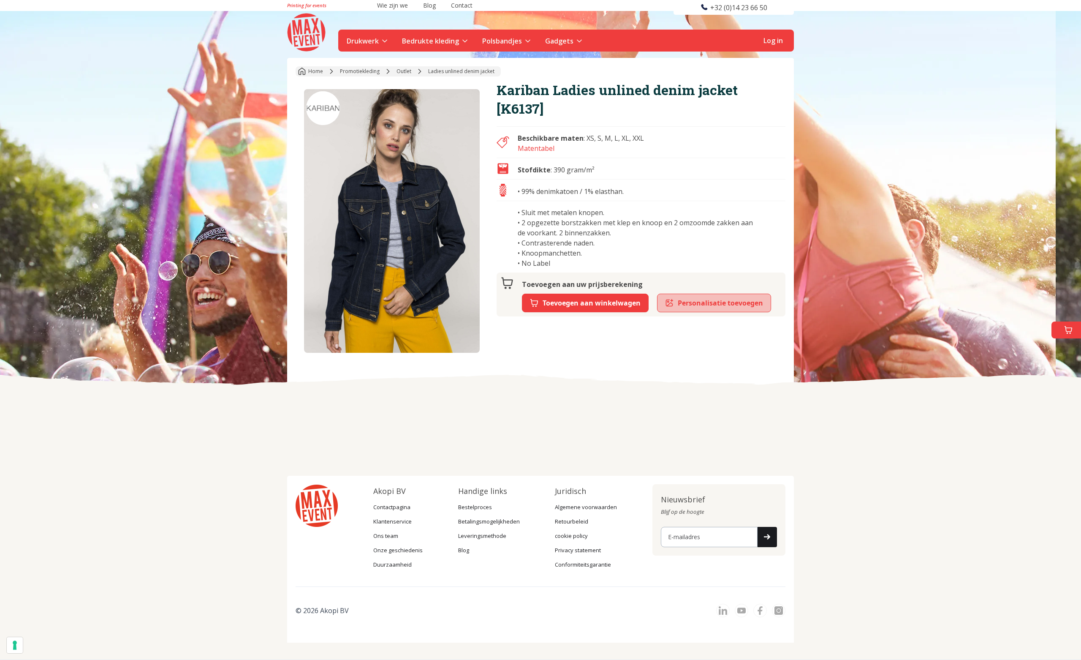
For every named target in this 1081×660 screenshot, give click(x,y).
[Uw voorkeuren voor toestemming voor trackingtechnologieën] (15, 645)
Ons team (385, 536)
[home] (307, 31)
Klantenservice (392, 521)
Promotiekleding (360, 71)
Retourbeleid (571, 521)
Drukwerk (363, 41)
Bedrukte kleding (430, 41)
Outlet (404, 71)
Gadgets (559, 41)
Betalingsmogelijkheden (489, 521)
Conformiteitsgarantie (583, 564)
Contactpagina (391, 507)
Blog (463, 550)
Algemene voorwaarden (586, 507)
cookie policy (571, 536)
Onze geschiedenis (398, 550)
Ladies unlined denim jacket (461, 71)
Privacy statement (578, 550)
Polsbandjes (502, 41)
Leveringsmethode (482, 536)
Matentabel (536, 148)
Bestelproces (475, 507)
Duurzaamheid (392, 564)
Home (315, 71)
